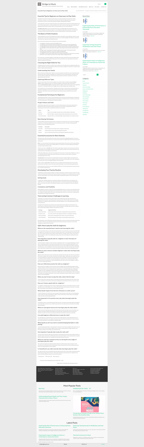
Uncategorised (56, 356)
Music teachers (85, 100)
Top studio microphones (94, 373)
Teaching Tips (85, 108)
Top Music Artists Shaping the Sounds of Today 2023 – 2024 (51, 360)
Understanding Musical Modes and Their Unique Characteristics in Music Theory (53, 397)
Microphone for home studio (95, 369)
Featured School (48, 368)
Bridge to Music (49, 4)
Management (85, 90)
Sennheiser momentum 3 (94, 371)
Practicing (85, 104)
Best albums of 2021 (58, 369)
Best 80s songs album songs (60, 368)
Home (68, 6)
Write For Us (84, 444)
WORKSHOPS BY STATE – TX (82, 388)
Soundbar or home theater (95, 372)
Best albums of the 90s (59, 370)
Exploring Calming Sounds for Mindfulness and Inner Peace (92, 45)
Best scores (75, 368)
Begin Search (42, 368)
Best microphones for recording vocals (62, 373)
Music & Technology (86, 94)
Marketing (85, 92)
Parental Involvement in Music (82, 435)
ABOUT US (91, 6)
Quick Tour (43, 370)
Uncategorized (85, 112)
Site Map (39, 371)
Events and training (86, 87)
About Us (39, 369)
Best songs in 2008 (76, 370)
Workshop (85, 114)
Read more (92, 35)
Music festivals (85, 98)
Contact (103, 444)
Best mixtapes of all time (59, 374)
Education (85, 85)
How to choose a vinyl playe (78, 374)
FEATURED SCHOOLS (83, 6)
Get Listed (43, 369)
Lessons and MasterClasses (88, 88)
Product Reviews (86, 106)
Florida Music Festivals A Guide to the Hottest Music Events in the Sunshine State (88, 414)
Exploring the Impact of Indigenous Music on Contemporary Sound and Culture (94, 62)
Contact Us (48, 369)
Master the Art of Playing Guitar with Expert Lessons (67, 363)
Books (84, 81)
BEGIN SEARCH (74, 6)
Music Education (86, 96)
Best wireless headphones (77, 372)
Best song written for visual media (79, 369)
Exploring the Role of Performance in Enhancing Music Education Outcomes (94, 27)
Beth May (42, 388)
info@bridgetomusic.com (44, 444)
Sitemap (65, 444)
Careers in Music (86, 83)
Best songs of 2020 (76, 371)
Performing (85, 102)
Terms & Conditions (48, 370)
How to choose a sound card (78, 373)
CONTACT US (103, 6)
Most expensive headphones (95, 370)
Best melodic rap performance (60, 372)
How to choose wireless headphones (96, 368)
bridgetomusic (41, 356)
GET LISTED (97, 6)
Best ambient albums (59, 371)
